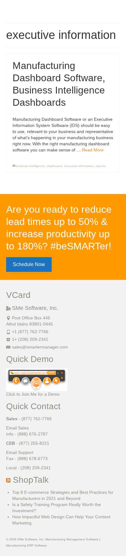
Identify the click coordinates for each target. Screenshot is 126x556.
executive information (79, 166)
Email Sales (17, 427)
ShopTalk (31, 480)
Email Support (19, 452)
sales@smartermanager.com (40, 347)
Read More (93, 149)
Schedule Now (29, 264)
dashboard (54, 166)
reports (101, 166)
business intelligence (30, 166)
